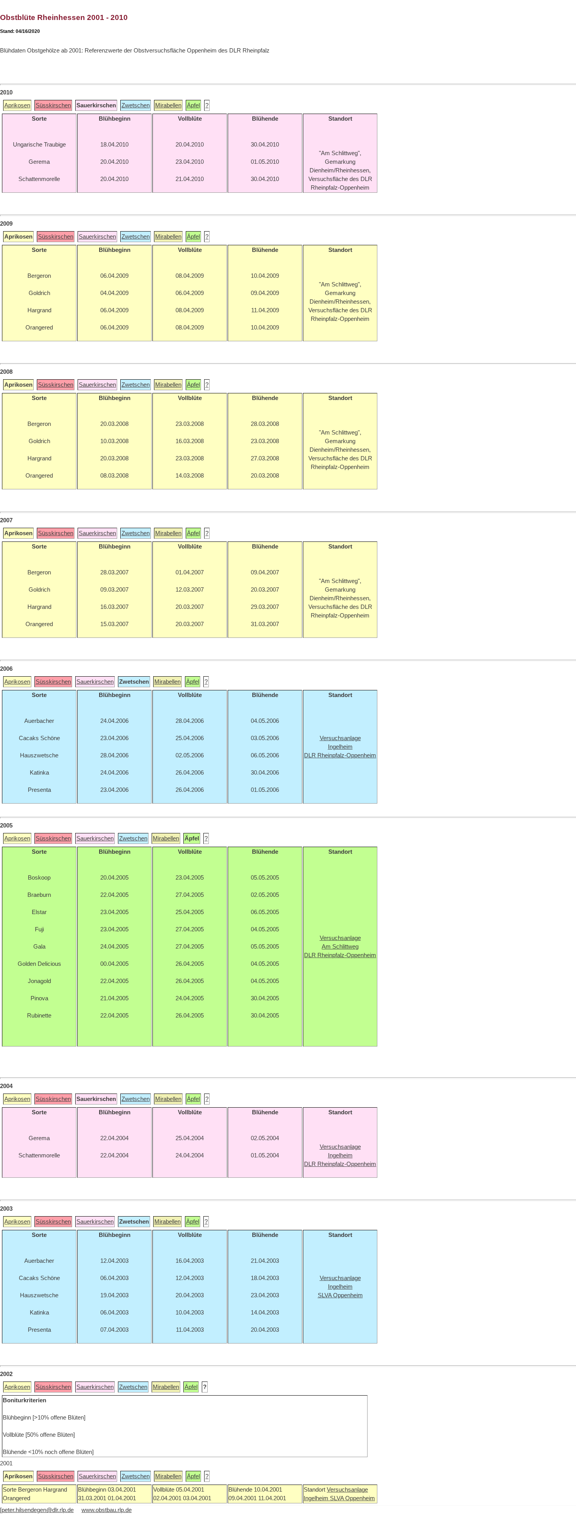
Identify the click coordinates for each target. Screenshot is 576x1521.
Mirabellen (168, 105)
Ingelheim (317, 1498)
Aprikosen (17, 105)
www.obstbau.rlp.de (107, 1510)
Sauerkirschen (97, 237)
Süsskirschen (53, 105)
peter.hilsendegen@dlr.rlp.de (38, 1510)
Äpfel (193, 105)
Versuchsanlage (347, 1490)
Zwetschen (135, 105)
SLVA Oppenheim (352, 1498)
